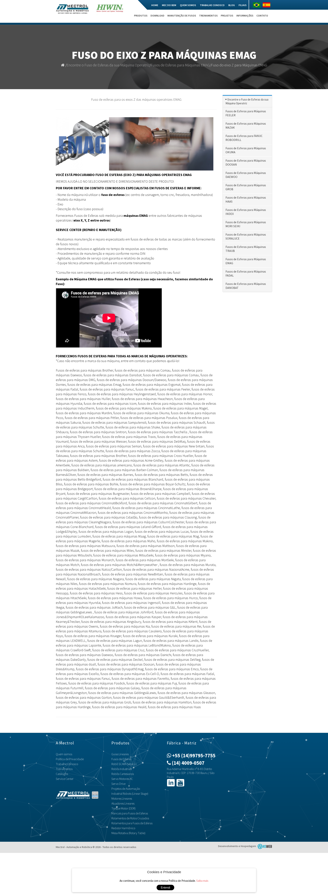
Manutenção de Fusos (181, 15)
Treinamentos (208, 15)
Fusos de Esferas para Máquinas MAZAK (246, 125)
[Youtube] (180, 782)
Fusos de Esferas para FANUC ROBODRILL (244, 138)
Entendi (165, 887)
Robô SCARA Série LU (124, 764)
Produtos (140, 15)
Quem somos (188, 5)
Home (154, 5)
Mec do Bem (169, 5)
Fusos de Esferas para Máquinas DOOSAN (246, 162)
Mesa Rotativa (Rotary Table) (128, 833)
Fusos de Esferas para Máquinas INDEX (246, 212)
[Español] (267, 5)
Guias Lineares (120, 754)
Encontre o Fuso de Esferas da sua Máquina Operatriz (108, 65)
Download (157, 15)
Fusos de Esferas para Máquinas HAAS (246, 199)
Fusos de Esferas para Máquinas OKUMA (246, 150)
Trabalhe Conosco (212, 5)
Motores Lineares (121, 798)
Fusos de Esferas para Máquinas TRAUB (246, 249)
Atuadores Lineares (122, 803)
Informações (244, 15)
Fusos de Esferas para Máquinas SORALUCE (246, 236)
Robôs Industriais (121, 769)
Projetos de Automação (125, 788)
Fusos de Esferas (121, 759)
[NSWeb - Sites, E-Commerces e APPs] (264, 846)
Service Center (64, 779)
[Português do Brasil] (257, 5)
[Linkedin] (171, 782)
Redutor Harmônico (123, 828)
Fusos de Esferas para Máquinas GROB (246, 187)
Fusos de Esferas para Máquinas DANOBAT (246, 286)
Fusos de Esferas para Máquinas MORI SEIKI (246, 224)
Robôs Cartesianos (122, 774)
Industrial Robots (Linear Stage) (129, 793)
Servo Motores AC (122, 779)
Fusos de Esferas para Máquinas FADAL (246, 273)
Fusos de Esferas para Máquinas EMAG (180, 65)
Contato (262, 15)
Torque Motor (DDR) (123, 808)
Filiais (243, 5)
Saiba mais (202, 880)
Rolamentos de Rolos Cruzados (130, 818)
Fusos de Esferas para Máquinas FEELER (246, 113)
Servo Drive (118, 784)
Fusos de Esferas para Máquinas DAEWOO (246, 175)
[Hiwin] (110, 11)
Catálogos (62, 774)
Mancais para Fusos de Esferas (129, 813)
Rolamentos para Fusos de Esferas (131, 823)
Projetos (227, 15)
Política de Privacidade (70, 759)
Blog (231, 5)
